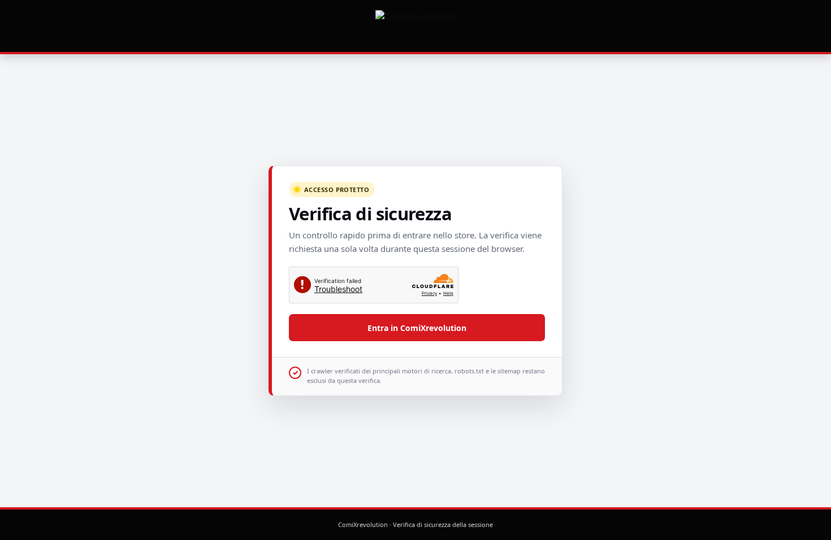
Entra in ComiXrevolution (416, 328)
